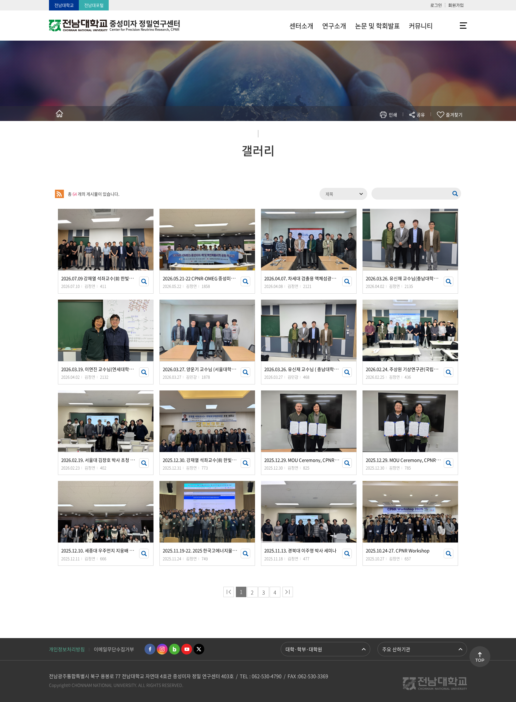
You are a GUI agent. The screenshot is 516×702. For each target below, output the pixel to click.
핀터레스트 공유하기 (385, 132)
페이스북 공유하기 (358, 132)
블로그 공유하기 (394, 132)
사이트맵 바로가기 (452, 25)
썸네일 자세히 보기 (144, 281)
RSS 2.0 (59, 194)
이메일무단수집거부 (114, 649)
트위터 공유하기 (367, 132)
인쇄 (393, 114)
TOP (479, 660)
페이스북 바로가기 (150, 649)
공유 (421, 114)
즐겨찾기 (454, 114)
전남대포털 (94, 5)
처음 (228, 592)
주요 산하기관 (396, 649)
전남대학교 (64, 5)
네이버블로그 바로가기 (174, 649)
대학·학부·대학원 (303, 649)
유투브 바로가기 (186, 649)
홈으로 (59, 113)
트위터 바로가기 (199, 649)
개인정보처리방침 (67, 649)
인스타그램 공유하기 (403, 132)
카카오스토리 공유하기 (376, 132)
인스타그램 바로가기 (162, 649)
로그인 (436, 5)
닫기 (425, 128)
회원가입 (456, 5)
